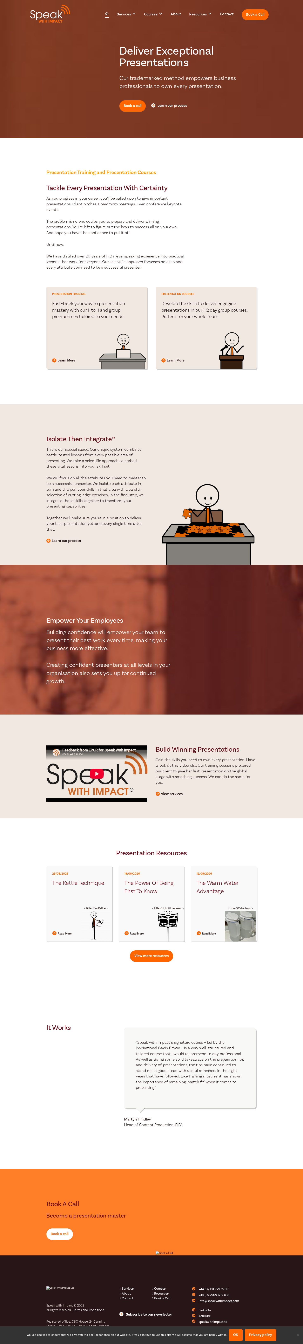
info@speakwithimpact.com (219, 1301)
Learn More (66, 360)
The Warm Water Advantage (217, 887)
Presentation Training (68, 294)
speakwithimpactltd (213, 1322)
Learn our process (172, 105)
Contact (127, 1298)
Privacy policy (260, 1334)
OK (235, 1334)
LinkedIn (205, 1310)
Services (128, 1289)
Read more (65, 934)
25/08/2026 (60, 874)
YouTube (205, 1316)
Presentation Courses (177, 294)
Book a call (132, 105)
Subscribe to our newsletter (149, 1314)
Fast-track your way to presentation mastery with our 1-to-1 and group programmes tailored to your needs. (88, 310)
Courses (160, 1289)
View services (172, 794)
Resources (161, 1293)
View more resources (151, 955)
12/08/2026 (204, 874)
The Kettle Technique (78, 883)
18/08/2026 (132, 874)
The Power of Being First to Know (149, 887)
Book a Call (162, 1298)
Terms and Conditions (88, 1310)
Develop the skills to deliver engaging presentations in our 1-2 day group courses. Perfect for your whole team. (204, 310)
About (126, 1293)
